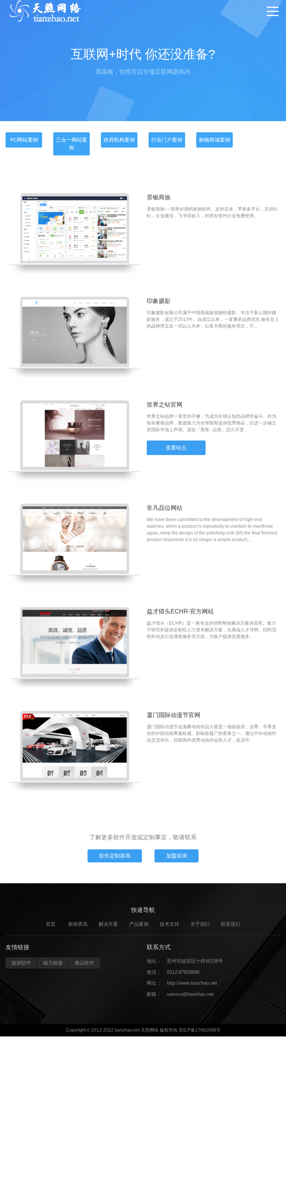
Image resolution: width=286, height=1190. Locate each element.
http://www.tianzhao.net (192, 983)
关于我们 (200, 924)
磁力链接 (53, 963)
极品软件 (84, 963)
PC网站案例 (24, 140)
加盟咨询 (176, 856)
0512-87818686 (183, 972)
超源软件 (21, 963)
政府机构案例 (119, 140)
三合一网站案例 (71, 144)
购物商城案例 (214, 140)
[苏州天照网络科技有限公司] (44, 11)
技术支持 (169, 924)
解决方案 (108, 924)
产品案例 (139, 924)
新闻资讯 (78, 924)
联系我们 (230, 924)
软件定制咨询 (114, 856)
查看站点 (176, 448)
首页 (50, 924)
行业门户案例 (166, 140)
